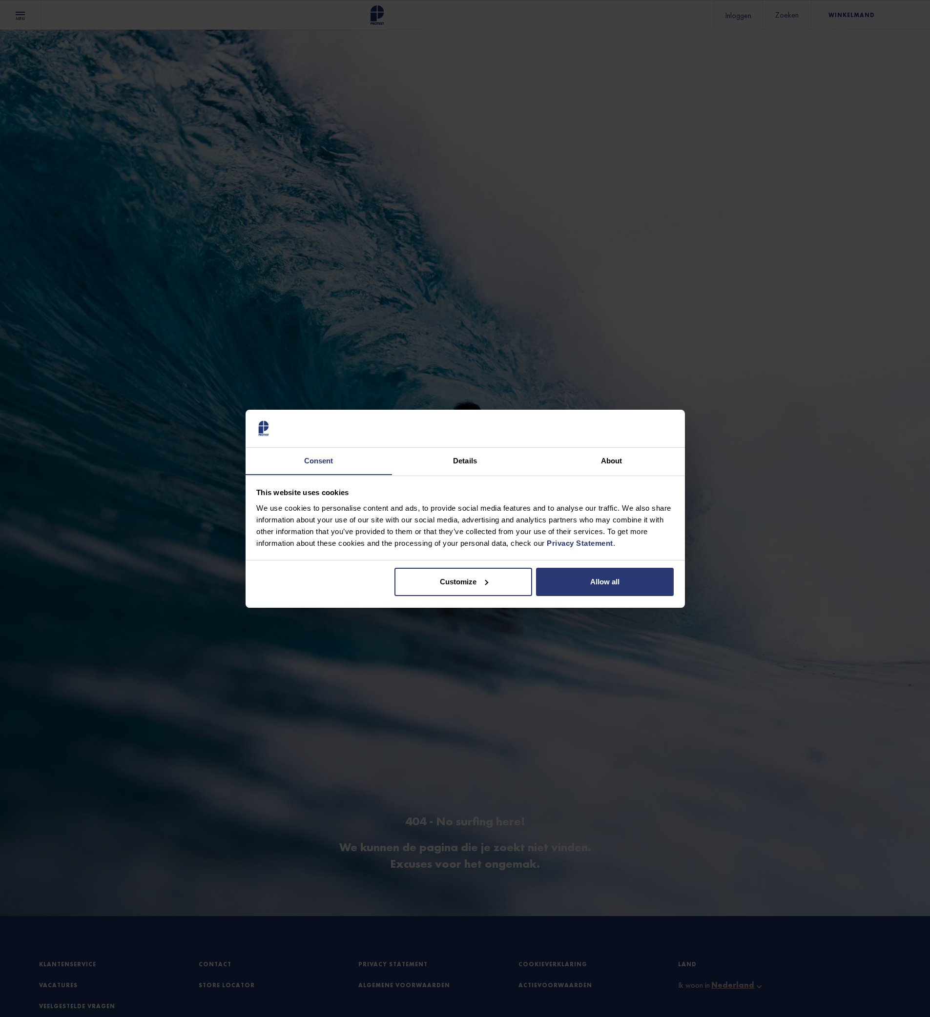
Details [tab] (465, 460)
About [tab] (611, 460)
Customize (458, 582)
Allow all (605, 582)
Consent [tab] (318, 460)
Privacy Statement (580, 542)
